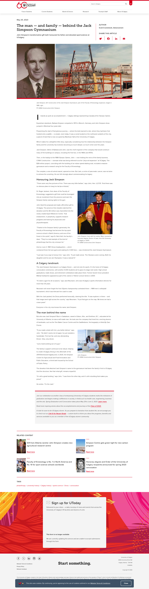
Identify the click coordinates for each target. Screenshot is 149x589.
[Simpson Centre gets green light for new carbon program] (80, 446)
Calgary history (46, 485)
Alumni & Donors (67, 12)
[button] (102, 38)
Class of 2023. (96, 406)
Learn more (102, 401)
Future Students (27, 12)
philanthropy (21, 485)
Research (86, 12)
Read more (31, 452)
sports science (58, 485)
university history (33, 485)
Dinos (66, 485)
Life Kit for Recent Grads (57, 413)
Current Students (47, 12)
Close (126, 583)
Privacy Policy (20, 566)
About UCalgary (122, 12)
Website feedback (22, 569)
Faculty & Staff (103, 12)
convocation (74, 485)
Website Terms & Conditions (100, 583)
